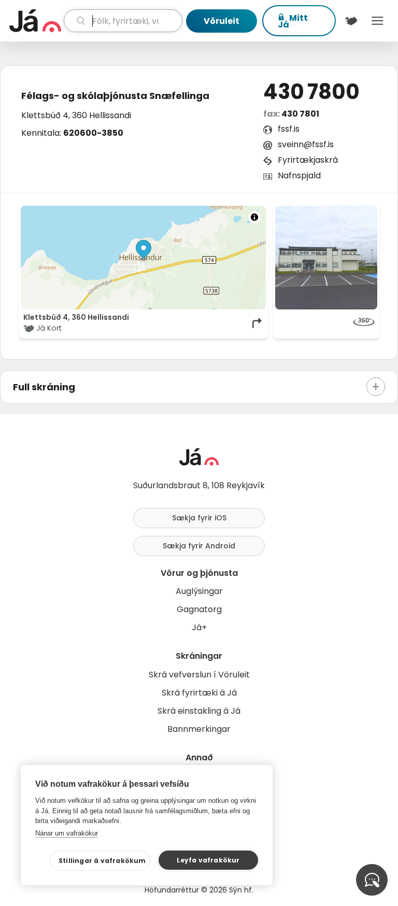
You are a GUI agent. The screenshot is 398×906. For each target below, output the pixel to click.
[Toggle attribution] (254, 217)
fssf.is (289, 129)
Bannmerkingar (199, 729)
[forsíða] (35, 20)
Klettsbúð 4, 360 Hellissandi (76, 115)
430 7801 (300, 114)
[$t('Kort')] (351, 20)
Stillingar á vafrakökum (102, 860)
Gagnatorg (199, 609)
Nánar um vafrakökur (66, 833)
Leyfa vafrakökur (208, 860)
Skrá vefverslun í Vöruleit (199, 675)
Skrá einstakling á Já (199, 711)
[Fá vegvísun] (257, 323)
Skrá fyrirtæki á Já (199, 693)
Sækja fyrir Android (199, 546)
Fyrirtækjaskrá (308, 160)
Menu (377, 20)
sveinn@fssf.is (306, 144)
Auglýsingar (199, 591)
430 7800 (311, 91)
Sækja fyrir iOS (199, 518)
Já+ (199, 627)
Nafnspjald (299, 175)
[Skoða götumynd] (326, 322)
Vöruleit (221, 21)
